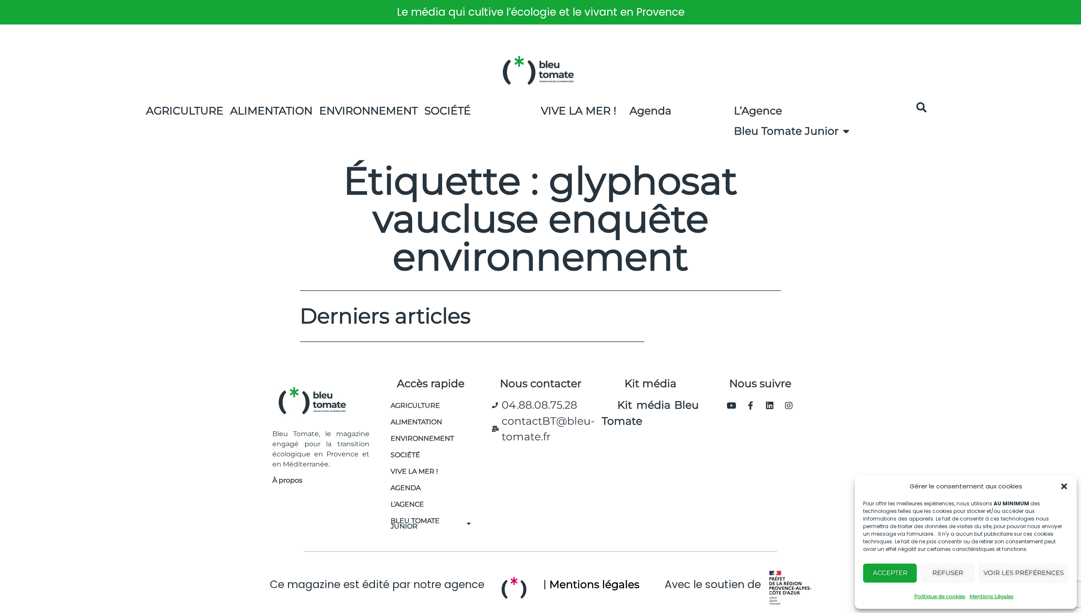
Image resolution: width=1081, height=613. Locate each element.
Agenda (650, 110)
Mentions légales (594, 584)
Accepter (890, 573)
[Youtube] (731, 405)
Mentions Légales (991, 596)
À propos (287, 480)
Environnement (368, 110)
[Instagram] (788, 405)
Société (447, 110)
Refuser (947, 573)
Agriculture (184, 110)
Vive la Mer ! (579, 110)
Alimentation (271, 110)
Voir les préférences (1023, 573)
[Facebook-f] (750, 405)
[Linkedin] (769, 405)
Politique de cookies (939, 596)
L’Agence (758, 110)
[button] (1064, 486)
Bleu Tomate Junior (786, 131)
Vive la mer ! (414, 471)
